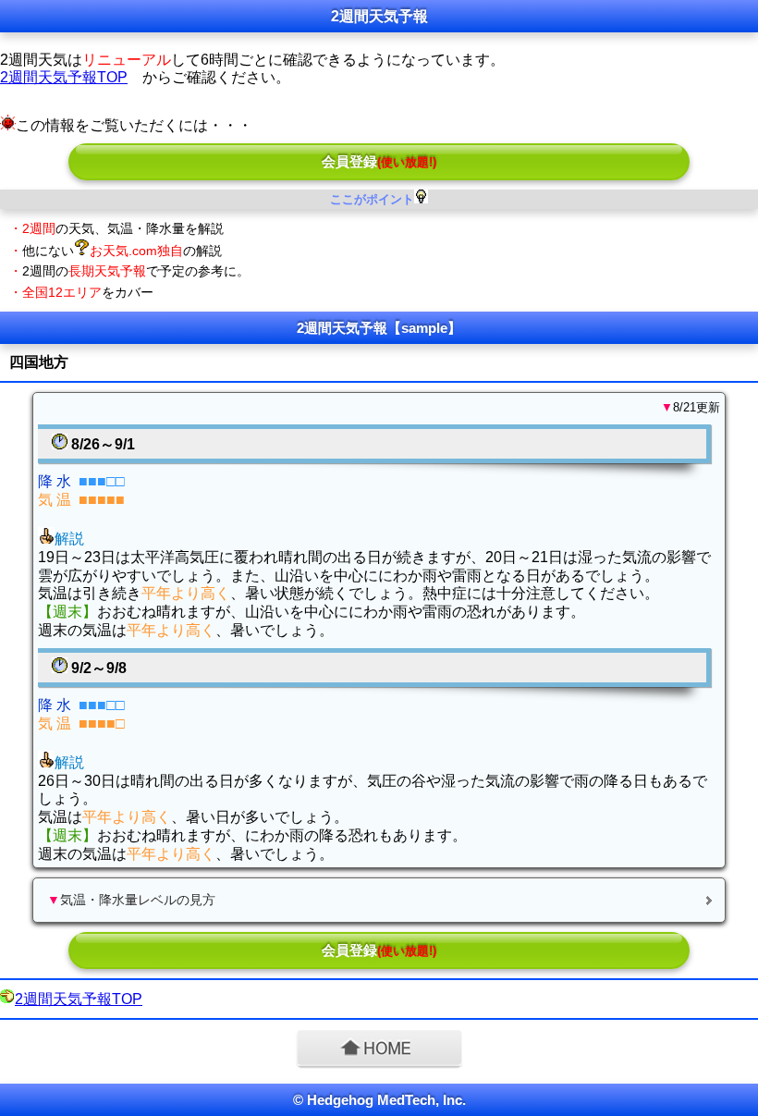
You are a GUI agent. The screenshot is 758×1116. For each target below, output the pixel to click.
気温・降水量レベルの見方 (131, 899)
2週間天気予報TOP (64, 77)
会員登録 (379, 161)
